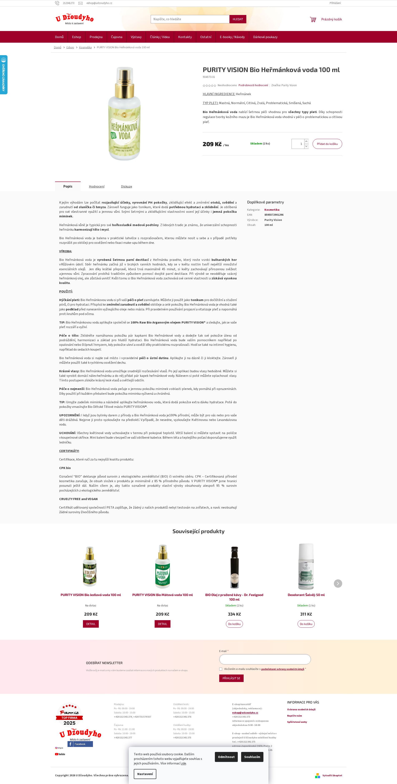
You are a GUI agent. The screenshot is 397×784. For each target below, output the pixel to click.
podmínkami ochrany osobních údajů (282, 669)
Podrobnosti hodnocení (253, 85)
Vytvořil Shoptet (332, 775)
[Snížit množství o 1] (306, 146)
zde (183, 763)
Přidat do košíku (327, 144)
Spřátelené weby (297, 722)
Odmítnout (226, 757)
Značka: (284, 85)
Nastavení (145, 774)
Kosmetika (271, 210)
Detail (90, 624)
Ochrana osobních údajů (301, 709)
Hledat (238, 19)
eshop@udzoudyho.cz (245, 712)
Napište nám (294, 716)
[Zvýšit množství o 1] (306, 141)
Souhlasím (252, 757)
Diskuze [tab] (126, 186)
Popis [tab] (67, 186)
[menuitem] (59, 37)
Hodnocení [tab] (96, 186)
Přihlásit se (231, 678)
